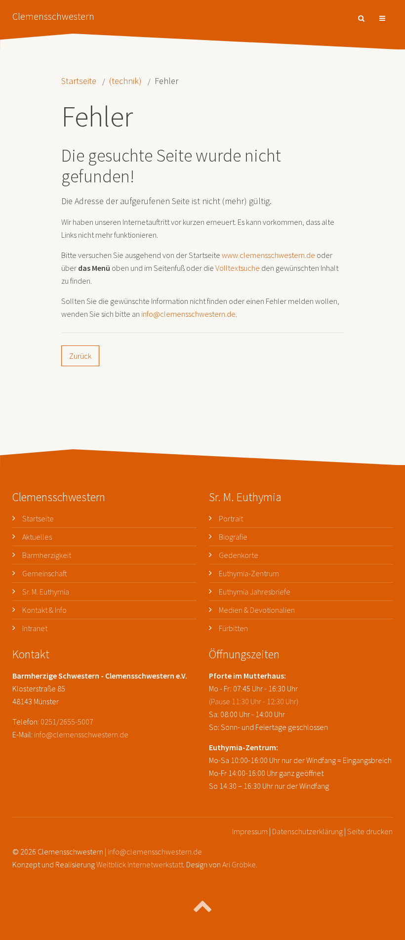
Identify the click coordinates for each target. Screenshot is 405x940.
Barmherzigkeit (46, 555)
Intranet (34, 628)
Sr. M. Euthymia (45, 592)
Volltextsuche (237, 268)
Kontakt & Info (44, 610)
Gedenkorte (238, 555)
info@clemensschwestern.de (188, 314)
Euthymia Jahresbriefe (254, 592)
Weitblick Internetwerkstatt (139, 864)
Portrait (231, 518)
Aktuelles (37, 537)
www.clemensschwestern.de (268, 255)
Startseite (78, 80)
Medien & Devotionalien (257, 610)
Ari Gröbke (239, 864)
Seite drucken (370, 831)
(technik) (125, 80)
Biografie (233, 537)
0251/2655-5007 (66, 721)
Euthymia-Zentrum (249, 573)
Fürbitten (233, 628)
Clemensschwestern (53, 16)
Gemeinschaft (44, 573)
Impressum (250, 831)
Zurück (80, 356)
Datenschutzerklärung (307, 831)
